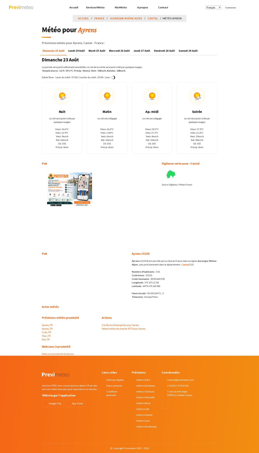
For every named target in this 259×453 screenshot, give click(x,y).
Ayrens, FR (47, 325)
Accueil (73, 7)
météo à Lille (142, 408)
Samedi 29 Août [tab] (188, 50)
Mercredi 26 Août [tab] (119, 50)
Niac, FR (46, 335)
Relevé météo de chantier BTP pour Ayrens (124, 328)
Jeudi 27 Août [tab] (142, 50)
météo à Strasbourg (146, 426)
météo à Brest (143, 403)
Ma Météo (121, 7)
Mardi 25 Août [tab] (97, 50)
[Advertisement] (69, 231)
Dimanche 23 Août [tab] (53, 50)
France (99, 18)
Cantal (153, 18)
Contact (163, 7)
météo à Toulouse (145, 391)
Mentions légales (115, 379)
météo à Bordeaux (145, 385)
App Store (77, 403)
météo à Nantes (144, 414)
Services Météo (95, 7)
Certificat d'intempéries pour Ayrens (120, 325)
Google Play (55, 403)
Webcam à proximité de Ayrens (58, 353)
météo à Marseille (145, 397)
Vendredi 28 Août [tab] (164, 50)
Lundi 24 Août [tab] (76, 50)
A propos (142, 7)
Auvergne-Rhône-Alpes (126, 18)
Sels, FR (46, 339)
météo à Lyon (143, 420)
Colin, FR (46, 332)
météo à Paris (143, 379)
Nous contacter (114, 385)
